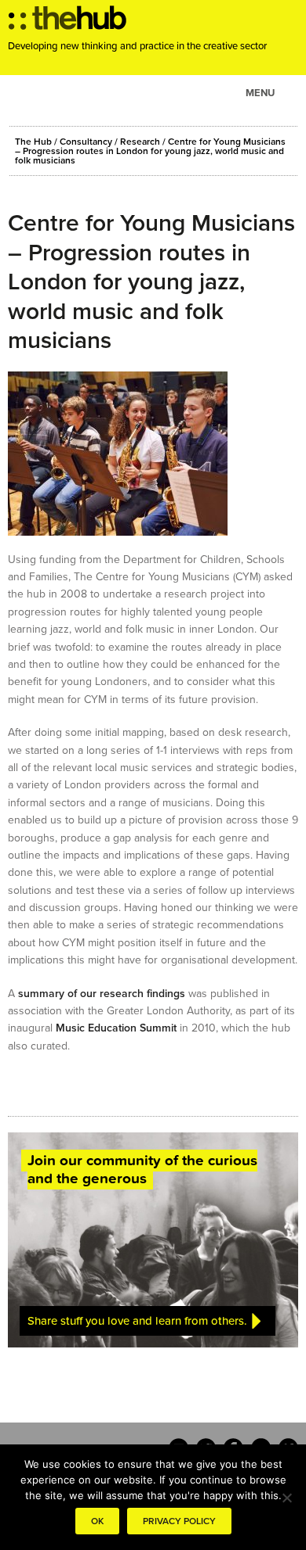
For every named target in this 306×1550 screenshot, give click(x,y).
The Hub (33, 141)
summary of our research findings (101, 993)
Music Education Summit (116, 1028)
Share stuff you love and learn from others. (137, 1321)
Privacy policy (179, 1521)
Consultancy (86, 141)
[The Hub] (67, 22)
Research (140, 141)
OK (97, 1521)
